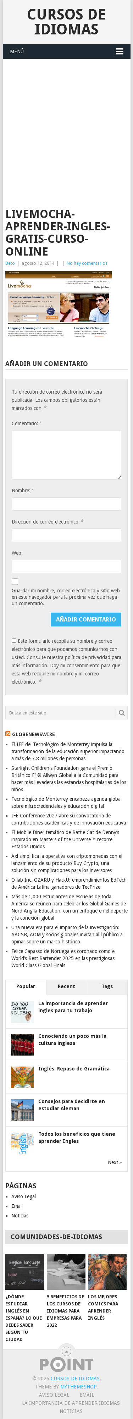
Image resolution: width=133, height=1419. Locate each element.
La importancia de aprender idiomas (71, 1403)
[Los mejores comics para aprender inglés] (107, 1272)
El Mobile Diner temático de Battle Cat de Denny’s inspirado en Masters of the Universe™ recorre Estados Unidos (65, 839)
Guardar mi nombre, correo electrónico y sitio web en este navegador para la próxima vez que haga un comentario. (66, 597)
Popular (25, 986)
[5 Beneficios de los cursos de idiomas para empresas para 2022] (66, 1272)
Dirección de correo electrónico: (47, 521)
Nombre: (23, 490)
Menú (17, 51)
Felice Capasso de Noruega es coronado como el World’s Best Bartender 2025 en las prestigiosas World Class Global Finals (63, 958)
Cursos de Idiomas (66, 22)
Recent (66, 986)
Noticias (19, 1215)
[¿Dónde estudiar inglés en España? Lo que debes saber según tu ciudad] (24, 1272)
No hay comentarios (87, 263)
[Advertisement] (66, 129)
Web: (17, 553)
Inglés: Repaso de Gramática (74, 1069)
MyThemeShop (78, 1387)
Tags (107, 986)
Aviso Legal (23, 1196)
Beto (10, 263)
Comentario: (26, 423)
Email (17, 1206)
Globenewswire (33, 734)
